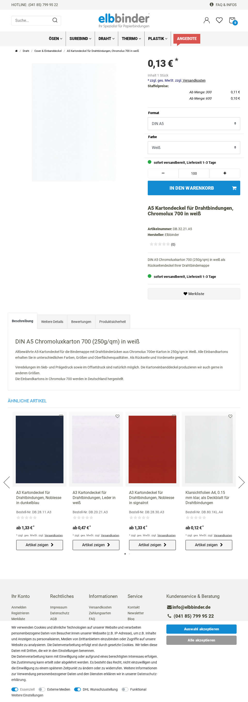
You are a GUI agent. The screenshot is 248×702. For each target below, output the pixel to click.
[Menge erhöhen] (224, 173)
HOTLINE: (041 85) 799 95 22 (34, 5)
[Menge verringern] (163, 173)
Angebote (187, 38)
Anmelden (18, 607)
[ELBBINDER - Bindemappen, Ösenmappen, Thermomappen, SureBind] (124, 20)
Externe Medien (58, 689)
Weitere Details (52, 322)
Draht (105, 38)
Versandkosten (194, 80)
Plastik (156, 38)
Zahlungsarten (100, 613)
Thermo (130, 38)
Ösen (54, 38)
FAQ (92, 619)
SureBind (79, 38)
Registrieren (20, 613)
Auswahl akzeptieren (201, 629)
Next (241, 476)
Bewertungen (81, 322)
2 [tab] (129, 553)
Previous (7, 476)
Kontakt (134, 607)
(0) (173, 244)
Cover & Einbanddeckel (48, 51)
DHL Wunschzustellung (100, 689)
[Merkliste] (219, 22)
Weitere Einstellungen (27, 695)
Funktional (138, 689)
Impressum (58, 607)
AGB (53, 619)
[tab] (22, 322)
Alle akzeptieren (201, 640)
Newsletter (136, 613)
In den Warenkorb (192, 188)
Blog (131, 619)
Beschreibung (22, 321)
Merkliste (195, 294)
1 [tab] (125, 553)
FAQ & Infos (226, 5)
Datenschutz (59, 613)
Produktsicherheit (112, 322)
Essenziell (27, 689)
